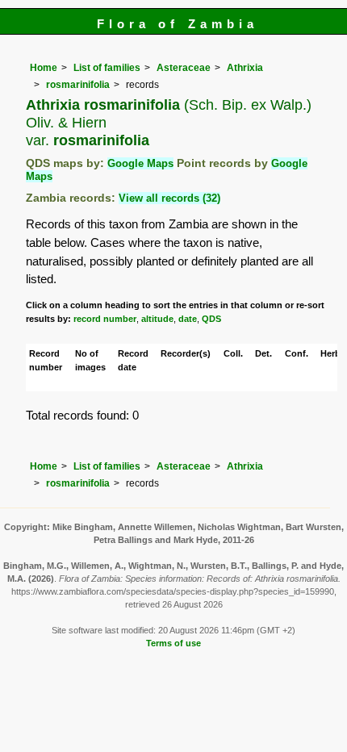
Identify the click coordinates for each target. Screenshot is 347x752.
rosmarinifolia (78, 84)
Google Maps (140, 163)
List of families (106, 67)
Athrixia (245, 67)
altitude (157, 319)
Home (43, 67)
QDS (211, 319)
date (187, 319)
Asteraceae (184, 67)
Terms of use (173, 643)
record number (104, 319)
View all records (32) (169, 198)
